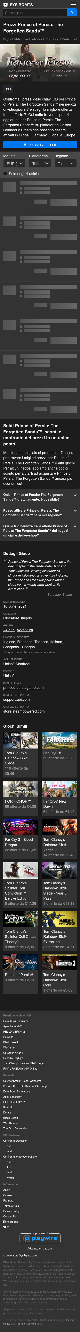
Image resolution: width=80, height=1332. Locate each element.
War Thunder (10, 1123)
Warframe (9, 1047)
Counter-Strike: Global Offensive (22, 1081)
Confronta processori (15, 1140)
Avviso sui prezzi (41, 144)
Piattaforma (38, 155)
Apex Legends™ (13, 1026)
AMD (10, 1146)
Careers (7, 1195)
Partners (8, 1200)
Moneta (9, 155)
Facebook (12, 1222)
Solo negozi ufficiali (24, 173)
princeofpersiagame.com (23, 687)
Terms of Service (26, 1323)
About (6, 1190)
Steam (67, 594)
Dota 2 (7, 1112)
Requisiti (9, 1075)
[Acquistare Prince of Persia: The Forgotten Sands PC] (40, 229)
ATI (9, 1167)
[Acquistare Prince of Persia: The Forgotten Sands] (40, 195)
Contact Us (9, 1216)
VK (8, 1227)
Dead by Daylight (13, 1058)
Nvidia (10, 1177)
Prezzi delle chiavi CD (35, 39)
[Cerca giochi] (72, 12)
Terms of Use (11, 1206)
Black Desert (10, 1042)
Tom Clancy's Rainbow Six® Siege (23, 1063)
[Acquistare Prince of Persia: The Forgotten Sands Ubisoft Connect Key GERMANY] (40, 264)
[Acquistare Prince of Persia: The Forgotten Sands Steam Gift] (40, 402)
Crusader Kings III (13, 1053)
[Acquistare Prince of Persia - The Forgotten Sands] (40, 298)
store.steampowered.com (24, 711)
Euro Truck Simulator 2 (16, 1021)
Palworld (8, 1037)
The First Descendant (15, 1128)
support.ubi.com (16, 699)
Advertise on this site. (40, 1248)
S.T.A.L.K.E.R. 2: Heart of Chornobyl (25, 1086)
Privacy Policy (11, 1211)
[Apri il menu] (73, 4)
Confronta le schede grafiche (20, 1156)
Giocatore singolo (17, 617)
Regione (61, 155)
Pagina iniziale (18, 5)
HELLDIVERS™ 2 (14, 1031)
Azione (9, 629)
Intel (9, 1151)
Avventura (25, 629)
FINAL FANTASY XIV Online (20, 1068)
